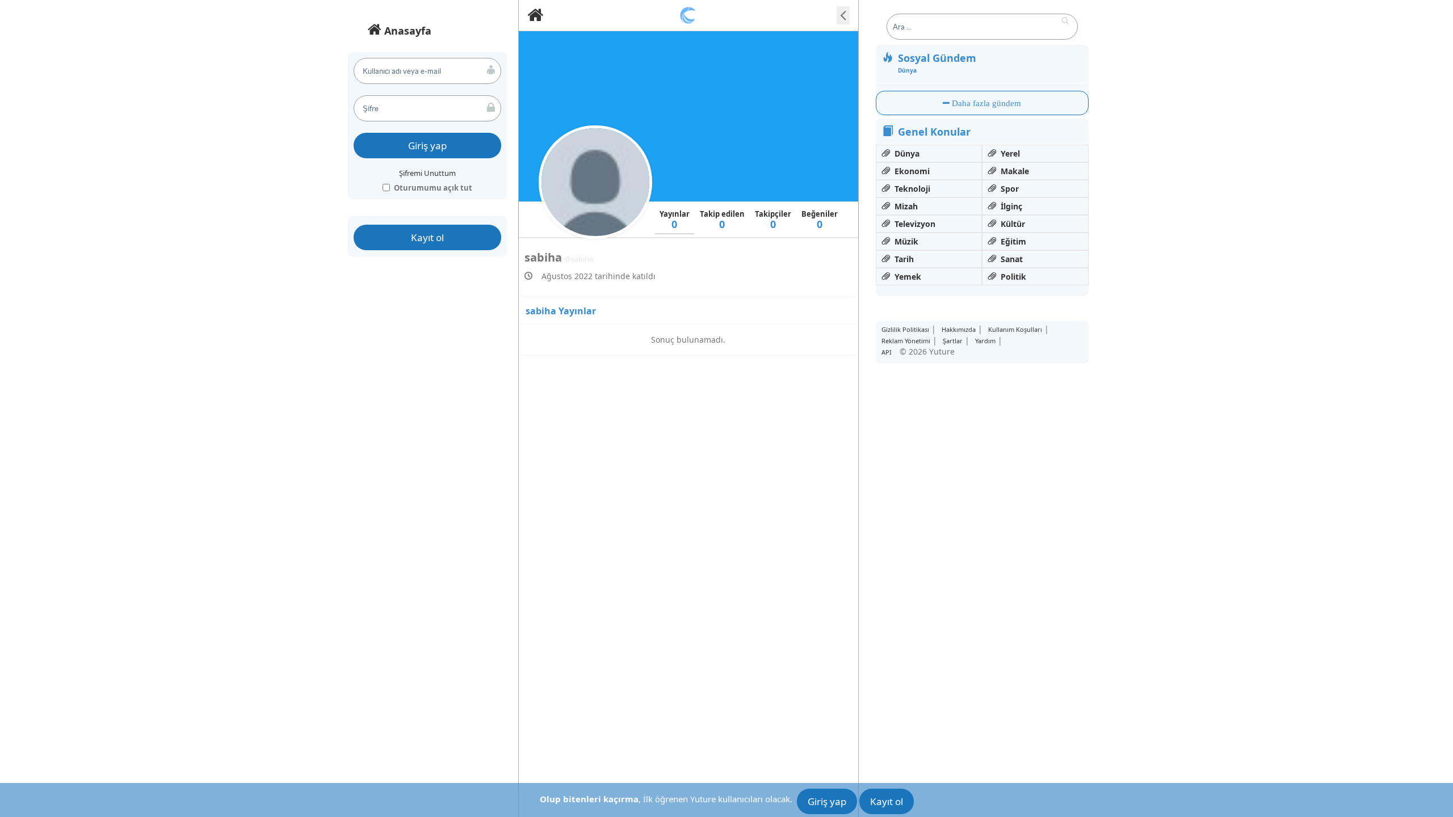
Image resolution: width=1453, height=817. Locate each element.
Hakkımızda (959, 329)
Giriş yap (427, 145)
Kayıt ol (427, 237)
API (886, 352)
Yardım (985, 340)
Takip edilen (722, 220)
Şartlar (953, 340)
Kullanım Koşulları (1015, 329)
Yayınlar (675, 220)
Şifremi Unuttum (427, 173)
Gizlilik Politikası (905, 329)
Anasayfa (406, 30)
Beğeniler (819, 220)
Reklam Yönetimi (905, 340)
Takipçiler (773, 220)
